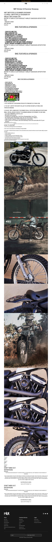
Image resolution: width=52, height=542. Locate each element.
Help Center (21, 519)
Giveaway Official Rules (37, 522)
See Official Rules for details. (26, 482)
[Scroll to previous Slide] (5, 1)
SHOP (5, 458)
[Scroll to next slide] (47, 1)
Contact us (20, 522)
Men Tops (5, 519)
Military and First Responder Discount (9, 527)
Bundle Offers (6, 525)
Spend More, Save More (26, 1)
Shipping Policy (21, 527)
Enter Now (6, 24)
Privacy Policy (36, 519)
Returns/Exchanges (22, 525)
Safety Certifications (22, 528)
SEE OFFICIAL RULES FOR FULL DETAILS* (10, 122)
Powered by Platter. (30, 537)
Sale (4, 528)
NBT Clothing (24, 537)
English (12, 535)
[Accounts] (45, 3)
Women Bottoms (6, 522)
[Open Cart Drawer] (47, 3)
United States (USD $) (31, 535)
